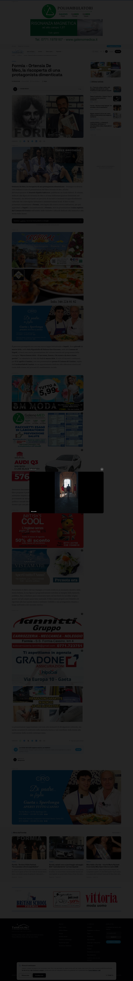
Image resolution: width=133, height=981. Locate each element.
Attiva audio (33, 511)
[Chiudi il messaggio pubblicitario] (102, 469)
